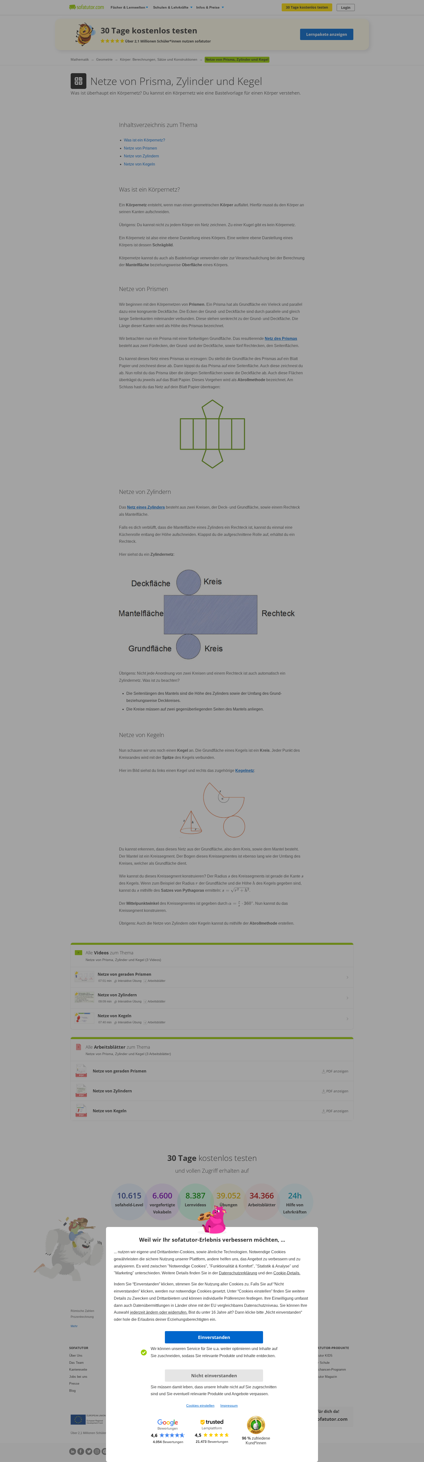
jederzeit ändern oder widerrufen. (158, 1312)
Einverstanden (214, 1337)
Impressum (229, 1405)
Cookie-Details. (286, 1273)
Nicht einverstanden (214, 1375)
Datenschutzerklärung (238, 1273)
